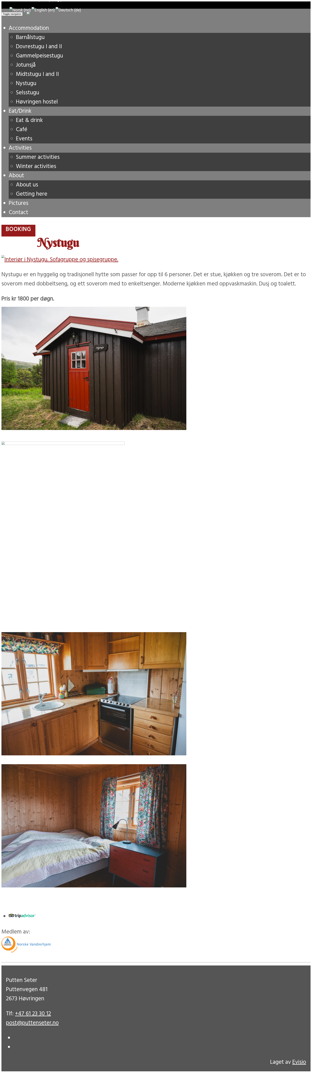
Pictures (18, 203)
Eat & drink (29, 120)
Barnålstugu (30, 37)
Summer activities (38, 157)
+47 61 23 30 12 (33, 1013)
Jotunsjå (26, 65)
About (16, 175)
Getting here (31, 194)
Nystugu (26, 83)
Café (21, 129)
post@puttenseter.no (32, 1023)
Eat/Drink (20, 111)
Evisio (299, 1062)
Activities (20, 148)
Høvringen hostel (37, 102)
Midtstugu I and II (37, 74)
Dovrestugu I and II (39, 46)
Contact (18, 212)
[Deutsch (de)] (68, 10)
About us (27, 185)
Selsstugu (27, 92)
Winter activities (36, 166)
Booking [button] (18, 229)
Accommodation (29, 28)
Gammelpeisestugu (39, 56)
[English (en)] (43, 10)
